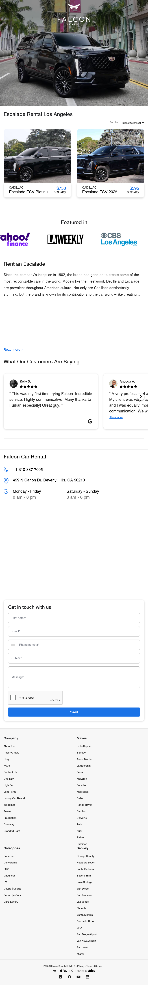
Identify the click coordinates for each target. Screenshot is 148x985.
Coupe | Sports (12, 888)
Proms (7, 811)
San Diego (83, 888)
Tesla (79, 824)
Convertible (10, 862)
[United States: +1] (13, 645)
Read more (12, 349)
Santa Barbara (85, 869)
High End (9, 785)
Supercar (9, 855)
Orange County (85, 855)
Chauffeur (9, 875)
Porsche (81, 785)
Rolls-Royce (84, 746)
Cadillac (81, 811)
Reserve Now (11, 752)
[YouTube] (78, 976)
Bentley (81, 752)
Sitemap (98, 966)
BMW (80, 798)
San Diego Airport (87, 934)
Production (10, 817)
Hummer (82, 843)
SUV (6, 869)
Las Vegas (83, 901)
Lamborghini (84, 765)
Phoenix (81, 908)
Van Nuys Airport (86, 940)
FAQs (7, 765)
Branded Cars (12, 830)
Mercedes (82, 791)
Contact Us (10, 772)
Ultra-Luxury (11, 901)
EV (5, 882)
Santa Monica (85, 914)
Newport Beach (86, 862)
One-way (9, 824)
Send (74, 712)
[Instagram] (60, 976)
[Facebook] (69, 976)
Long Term (10, 791)
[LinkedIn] (87, 976)
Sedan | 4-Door (12, 895)
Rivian (80, 837)
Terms (89, 966)
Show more (116, 417)
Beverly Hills (84, 875)
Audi (79, 830)
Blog (6, 759)
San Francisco (85, 895)
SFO (79, 927)
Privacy (80, 966)
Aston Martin (84, 759)
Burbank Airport (86, 921)
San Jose (82, 947)
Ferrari (80, 772)
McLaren (82, 778)
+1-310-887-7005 (28, 470)
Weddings (9, 804)
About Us (9, 746)
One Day (9, 778)
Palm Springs (84, 882)
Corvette (82, 817)
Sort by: (114, 122)
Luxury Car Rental (14, 798)
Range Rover (84, 804)
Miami (80, 953)
